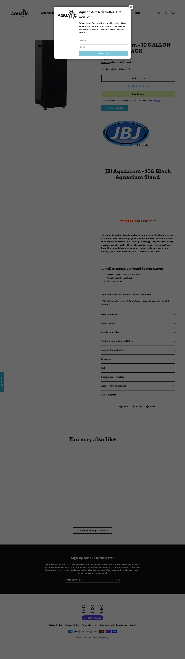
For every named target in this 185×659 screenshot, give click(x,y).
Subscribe (103, 53)
